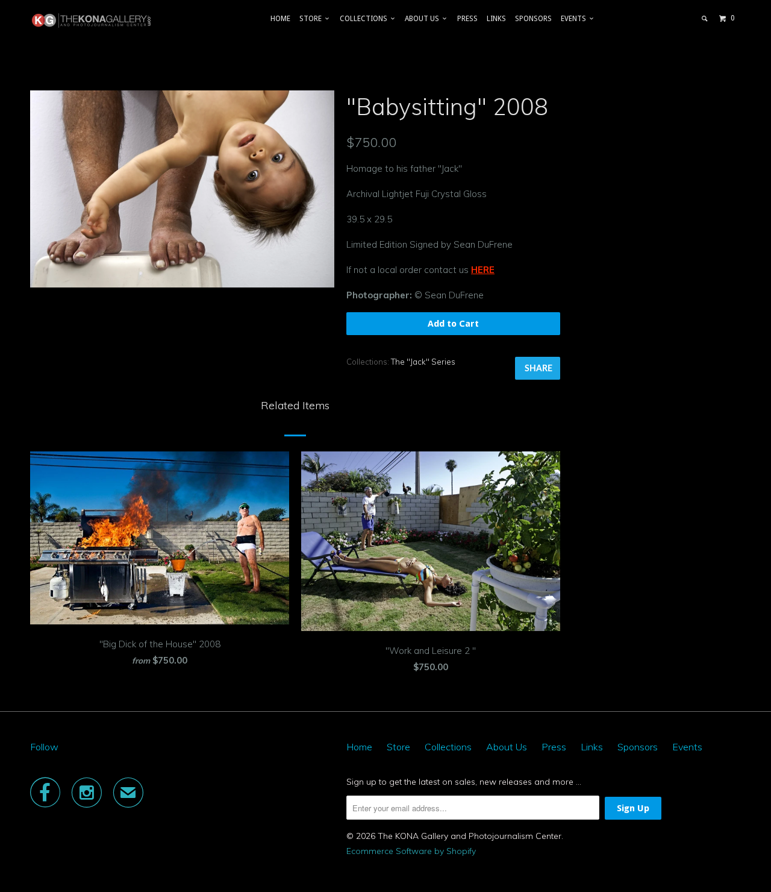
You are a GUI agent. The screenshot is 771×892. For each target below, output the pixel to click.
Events (575, 18)
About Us (424, 18)
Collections (365, 18)
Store (312, 18)
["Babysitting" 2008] (182, 188)
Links (496, 18)
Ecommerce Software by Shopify (411, 851)
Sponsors (533, 18)
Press (467, 18)
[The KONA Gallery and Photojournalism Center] (92, 20)
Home (280, 18)
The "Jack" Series (423, 361)
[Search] (705, 18)
